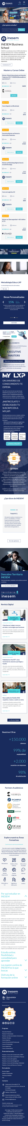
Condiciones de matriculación (13, 1111)
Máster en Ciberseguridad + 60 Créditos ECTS (13, 220)
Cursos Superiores (6, 1046)
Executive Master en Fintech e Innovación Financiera (11, 134)
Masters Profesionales (7, 1033)
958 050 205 (13, 1092)
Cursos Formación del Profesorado (10, 1042)
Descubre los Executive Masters (14, 361)
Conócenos (6, 65)
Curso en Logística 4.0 (8, 192)
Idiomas (23, 873)
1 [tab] (10, 317)
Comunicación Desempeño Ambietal (13, 1115)
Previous (3, 302)
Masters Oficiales (6, 1038)
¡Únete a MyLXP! (14, 444)
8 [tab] (17, 317)
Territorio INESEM (6, 1075)
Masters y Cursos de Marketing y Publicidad (13, 1063)
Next (25, 302)
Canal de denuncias (18, 1113)
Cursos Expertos (6, 1040)
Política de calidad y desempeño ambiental (13, 1117)
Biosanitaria (5, 863)
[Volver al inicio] (7, 3)
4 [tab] (13, 317)
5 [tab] (14, 317)
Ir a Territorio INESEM (9, 586)
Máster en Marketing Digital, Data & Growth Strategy (12, 163)
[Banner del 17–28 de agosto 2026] (14, 15)
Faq (3, 1077)
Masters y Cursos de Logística (9, 1058)
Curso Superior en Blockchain (10, 106)
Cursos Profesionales (7, 1044)
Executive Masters (6, 1031)
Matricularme (10, 123)
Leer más (5, 636)
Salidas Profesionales (7, 1073)
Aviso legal (7, 1110)
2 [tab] (11, 317)
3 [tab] (12, 317)
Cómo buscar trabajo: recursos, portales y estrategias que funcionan (13, 626)
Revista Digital (5, 1071)
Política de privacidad (16, 1110)
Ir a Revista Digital (14, 720)
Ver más (14, 95)
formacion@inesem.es (10, 1099)
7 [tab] (16, 317)
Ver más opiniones (14, 541)
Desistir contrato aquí (7, 1103)
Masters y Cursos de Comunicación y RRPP (12, 1054)
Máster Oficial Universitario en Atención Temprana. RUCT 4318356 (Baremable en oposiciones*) (14, 77)
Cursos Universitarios (7, 1048)
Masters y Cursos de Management (10, 1061)
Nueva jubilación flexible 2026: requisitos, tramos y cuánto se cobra (13, 699)
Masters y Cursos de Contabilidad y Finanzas (13, 1056)
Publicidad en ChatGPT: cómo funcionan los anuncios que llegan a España (13, 661)
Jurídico (23, 883)
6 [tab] (15, 317)
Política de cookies (8, 1113)
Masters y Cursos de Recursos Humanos (12, 1065)
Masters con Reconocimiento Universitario (12, 1036)
